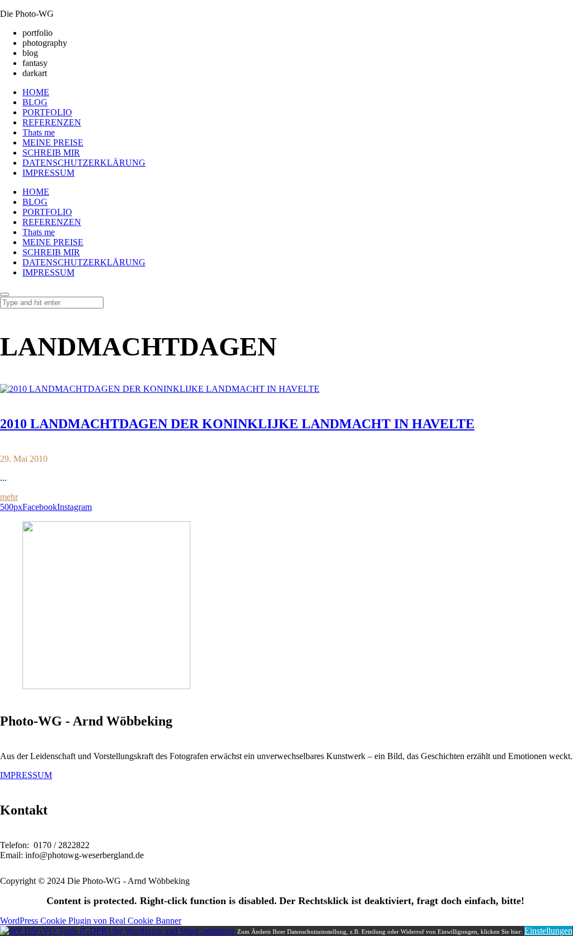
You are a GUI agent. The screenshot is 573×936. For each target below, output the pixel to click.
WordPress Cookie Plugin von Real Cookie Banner (90, 920)
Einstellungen (548, 930)
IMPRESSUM (26, 775)
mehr (9, 497)
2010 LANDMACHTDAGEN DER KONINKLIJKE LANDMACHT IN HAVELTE (237, 423)
